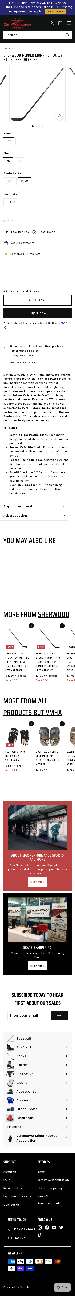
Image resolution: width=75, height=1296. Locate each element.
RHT (21, 141)
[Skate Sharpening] (37, 919)
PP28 (9, 181)
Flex (6, 153)
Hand (7, 133)
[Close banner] (71, 7)
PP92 (24, 181)
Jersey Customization (53, 1180)
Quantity (10, 194)
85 (19, 161)
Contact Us (11, 1204)
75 (8, 161)
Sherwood (53, 614)
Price (7, 214)
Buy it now (37, 313)
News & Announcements (49, 1199)
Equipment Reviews (17, 1196)
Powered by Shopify (16, 1287)
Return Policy (12, 1188)
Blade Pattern (14, 173)
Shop (41, 1171)
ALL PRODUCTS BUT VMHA (32, 706)
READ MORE (55, 11)
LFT (8, 141)
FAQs (6, 1180)
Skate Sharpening (50, 1188)
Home (7, 48)
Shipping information (20, 506)
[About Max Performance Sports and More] (37, 827)
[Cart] (60, 23)
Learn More (37, 882)
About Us (10, 1171)
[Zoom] (59, 115)
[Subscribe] (59, 1015)
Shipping (8, 291)
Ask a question (15, 516)
